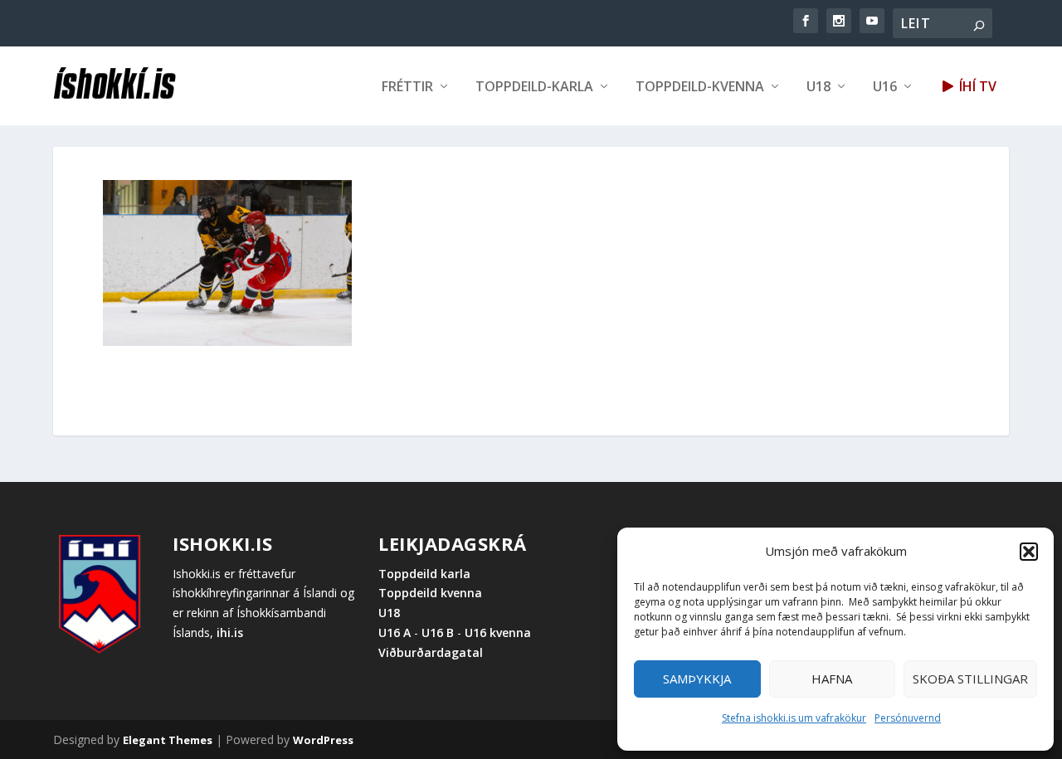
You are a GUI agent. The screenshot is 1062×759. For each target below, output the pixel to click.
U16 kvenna (498, 632)
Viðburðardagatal (430, 652)
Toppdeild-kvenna (700, 87)
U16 (885, 87)
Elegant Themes (167, 739)
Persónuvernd (907, 718)
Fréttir (407, 87)
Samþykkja (697, 678)
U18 (818, 87)
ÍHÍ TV (976, 87)
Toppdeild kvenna (430, 593)
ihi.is (230, 632)
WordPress (323, 739)
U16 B (437, 632)
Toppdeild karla (424, 573)
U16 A (396, 632)
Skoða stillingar (970, 678)
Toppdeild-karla (534, 87)
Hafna (831, 678)
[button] (1029, 551)
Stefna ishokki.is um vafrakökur (794, 718)
